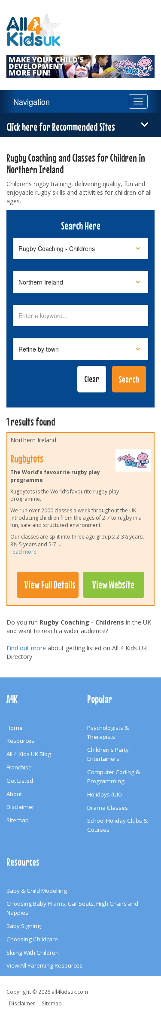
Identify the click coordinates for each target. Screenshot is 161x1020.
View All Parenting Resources (44, 965)
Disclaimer (20, 807)
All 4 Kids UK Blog (28, 754)
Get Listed (19, 780)
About (14, 794)
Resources (20, 740)
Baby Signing (23, 926)
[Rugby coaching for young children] (133, 462)
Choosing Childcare (32, 939)
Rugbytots (26, 459)
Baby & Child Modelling (36, 890)
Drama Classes (107, 808)
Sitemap (17, 820)
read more (23, 551)
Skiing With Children (32, 952)
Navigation (31, 101)
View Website (113, 585)
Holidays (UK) (104, 794)
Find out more (26, 648)
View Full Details (50, 585)
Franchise (19, 767)
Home (14, 728)
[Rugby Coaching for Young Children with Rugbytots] (80, 61)
